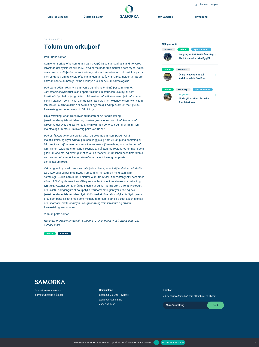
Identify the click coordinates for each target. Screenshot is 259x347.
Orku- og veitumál (58, 17)
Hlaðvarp (183, 89)
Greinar (64, 233)
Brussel (168, 49)
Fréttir (49, 233)
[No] (255, 342)
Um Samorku (165, 17)
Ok (156, 342)
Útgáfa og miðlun (93, 17)
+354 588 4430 (107, 304)
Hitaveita (182, 69)
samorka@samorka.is (110, 299)
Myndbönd (201, 17)
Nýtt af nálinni (201, 49)
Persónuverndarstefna (173, 342)
